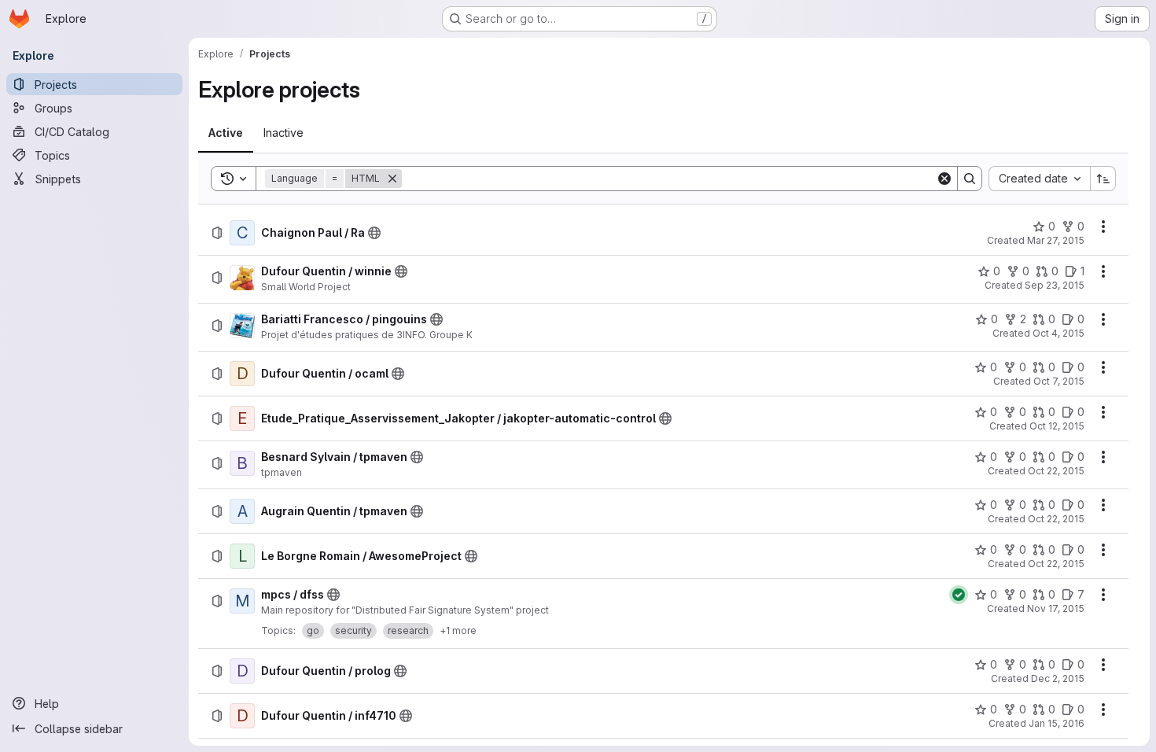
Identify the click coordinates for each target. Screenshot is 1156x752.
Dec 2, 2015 (1057, 678)
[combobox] (1039, 178)
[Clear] (944, 178)
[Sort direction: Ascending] (1103, 178)
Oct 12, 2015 (1056, 426)
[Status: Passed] (958, 594)
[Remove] (392, 178)
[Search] (969, 178)
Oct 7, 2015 (1058, 381)
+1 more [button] (458, 630)
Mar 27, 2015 (1055, 240)
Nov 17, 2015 (1055, 608)
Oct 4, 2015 (1058, 333)
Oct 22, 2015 (1056, 471)
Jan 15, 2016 (1056, 723)
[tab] (225, 133)
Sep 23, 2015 (1054, 285)
